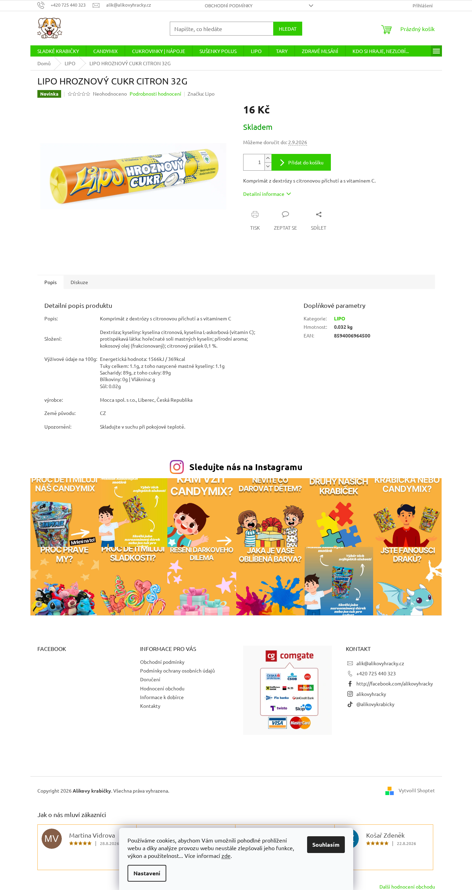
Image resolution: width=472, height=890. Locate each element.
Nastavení (146, 873)
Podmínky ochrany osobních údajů (177, 670)
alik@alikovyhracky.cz (380, 663)
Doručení (150, 679)
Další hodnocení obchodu (407, 886)
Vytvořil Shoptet (417, 790)
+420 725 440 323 (376, 673)
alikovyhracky (371, 694)
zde (226, 855)
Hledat (288, 28)
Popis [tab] (50, 282)
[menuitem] (58, 51)
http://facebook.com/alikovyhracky (394, 683)
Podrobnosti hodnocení (155, 93)
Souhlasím (326, 844)
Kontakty (150, 706)
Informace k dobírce (162, 697)
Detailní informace (263, 194)
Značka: (201, 93)
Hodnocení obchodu (162, 688)
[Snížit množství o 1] (267, 166)
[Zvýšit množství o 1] (267, 158)
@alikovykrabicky (375, 704)
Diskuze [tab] (79, 282)
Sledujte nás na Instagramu (246, 466)
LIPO (339, 318)
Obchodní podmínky (229, 5)
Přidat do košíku (306, 162)
